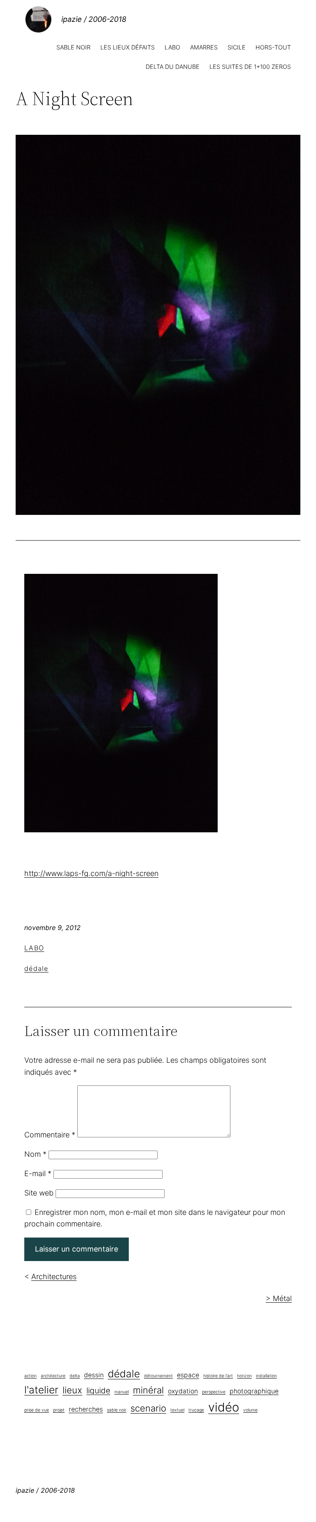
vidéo (223, 1407)
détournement (158, 1376)
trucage (196, 1410)
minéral (148, 1390)
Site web (38, 1192)
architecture (53, 1376)
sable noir (116, 1410)
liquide (98, 1390)
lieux (72, 1390)
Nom (35, 1154)
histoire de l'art (218, 1376)
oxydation (183, 1391)
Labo (34, 948)
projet (59, 1410)
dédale (36, 968)
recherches (86, 1409)
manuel (121, 1392)
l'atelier (41, 1389)
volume (250, 1410)
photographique (254, 1391)
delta (75, 1376)
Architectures (54, 1276)
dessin (94, 1375)
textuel (177, 1410)
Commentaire (49, 1134)
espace (188, 1375)
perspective (213, 1392)
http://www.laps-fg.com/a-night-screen (91, 873)
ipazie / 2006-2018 (93, 19)
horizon (244, 1376)
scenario (148, 1408)
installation (266, 1376)
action (30, 1376)
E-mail (37, 1173)
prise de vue (36, 1410)
